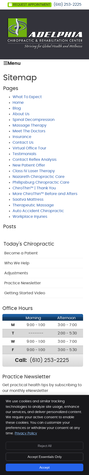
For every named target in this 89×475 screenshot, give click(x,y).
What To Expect (27, 97)
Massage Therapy (30, 125)
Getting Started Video (24, 293)
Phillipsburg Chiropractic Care (41, 182)
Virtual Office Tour (29, 148)
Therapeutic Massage (33, 205)
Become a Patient (21, 253)
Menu (14, 63)
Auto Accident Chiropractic (38, 211)
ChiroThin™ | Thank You (34, 188)
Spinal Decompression (34, 120)
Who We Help (16, 263)
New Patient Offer (29, 165)
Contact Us (23, 142)
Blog (17, 108)
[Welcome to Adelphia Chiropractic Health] (44, 48)
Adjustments (16, 273)
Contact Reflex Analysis (34, 160)
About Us (21, 114)
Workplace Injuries (30, 216)
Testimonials (24, 154)
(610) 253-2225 (67, 4)
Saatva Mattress (28, 199)
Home (18, 102)
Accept (44, 467)
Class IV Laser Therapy (34, 171)
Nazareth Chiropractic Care (39, 177)
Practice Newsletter (22, 283)
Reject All (45, 446)
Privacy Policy (26, 433)
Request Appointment (31, 4)
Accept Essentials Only (45, 457)
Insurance (22, 137)
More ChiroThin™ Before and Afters (45, 194)
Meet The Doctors (29, 131)
